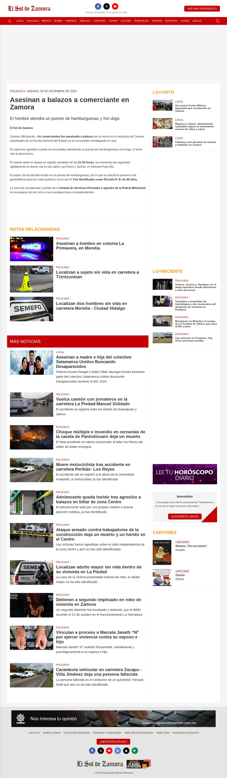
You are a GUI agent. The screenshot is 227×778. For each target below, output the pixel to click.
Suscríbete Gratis (185, 516)
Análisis (85, 21)
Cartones (99, 21)
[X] (106, 6)
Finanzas (71, 21)
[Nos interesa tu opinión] (113, 718)
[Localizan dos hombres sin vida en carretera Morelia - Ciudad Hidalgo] (31, 309)
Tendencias (141, 21)
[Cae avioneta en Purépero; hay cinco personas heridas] (162, 337)
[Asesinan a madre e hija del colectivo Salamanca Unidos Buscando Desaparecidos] (31, 369)
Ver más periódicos (202, 8)
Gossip (113, 21)
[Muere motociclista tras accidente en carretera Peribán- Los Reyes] (31, 472)
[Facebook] (98, 6)
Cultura (126, 21)
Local (20, 21)
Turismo (157, 21)
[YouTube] (115, 6)
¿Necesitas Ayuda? (113, 741)
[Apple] (126, 750)
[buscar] (218, 21)
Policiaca (33, 21)
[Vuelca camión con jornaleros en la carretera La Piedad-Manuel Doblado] (31, 406)
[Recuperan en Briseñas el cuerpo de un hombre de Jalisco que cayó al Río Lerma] (162, 321)
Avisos (185, 21)
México (46, 21)
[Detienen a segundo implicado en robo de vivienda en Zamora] (31, 607)
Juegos (197, 21)
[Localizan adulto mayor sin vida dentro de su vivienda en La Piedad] (31, 574)
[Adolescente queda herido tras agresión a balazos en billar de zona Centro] (31, 504)
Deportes (171, 21)
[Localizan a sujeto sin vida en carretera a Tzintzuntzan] (31, 279)
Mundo (58, 21)
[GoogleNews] (118, 750)
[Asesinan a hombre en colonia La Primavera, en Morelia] (31, 249)
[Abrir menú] (9, 20)
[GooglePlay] (135, 750)
